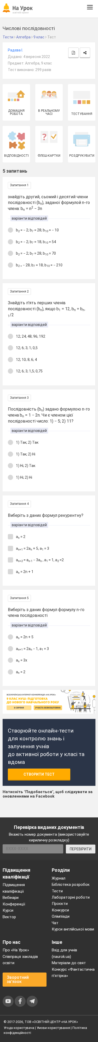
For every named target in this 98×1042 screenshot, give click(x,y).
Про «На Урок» (16, 950)
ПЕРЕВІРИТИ (80, 849)
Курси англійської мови (73, 929)
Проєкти (60, 903)
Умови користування (53, 1028)
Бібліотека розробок (71, 884)
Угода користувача (19, 1028)
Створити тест (39, 774)
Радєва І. (15, 50)
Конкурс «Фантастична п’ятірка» (73, 972)
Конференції (14, 904)
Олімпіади (61, 916)
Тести (57, 891)
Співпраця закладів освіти (20, 959)
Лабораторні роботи (71, 897)
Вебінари (11, 897)
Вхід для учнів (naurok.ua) (64, 953)
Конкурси (60, 910)
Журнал (58, 878)
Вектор (9, 917)
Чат (55, 923)
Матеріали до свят (69, 963)
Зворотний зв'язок (18, 979)
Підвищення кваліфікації (14, 887)
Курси (8, 910)
